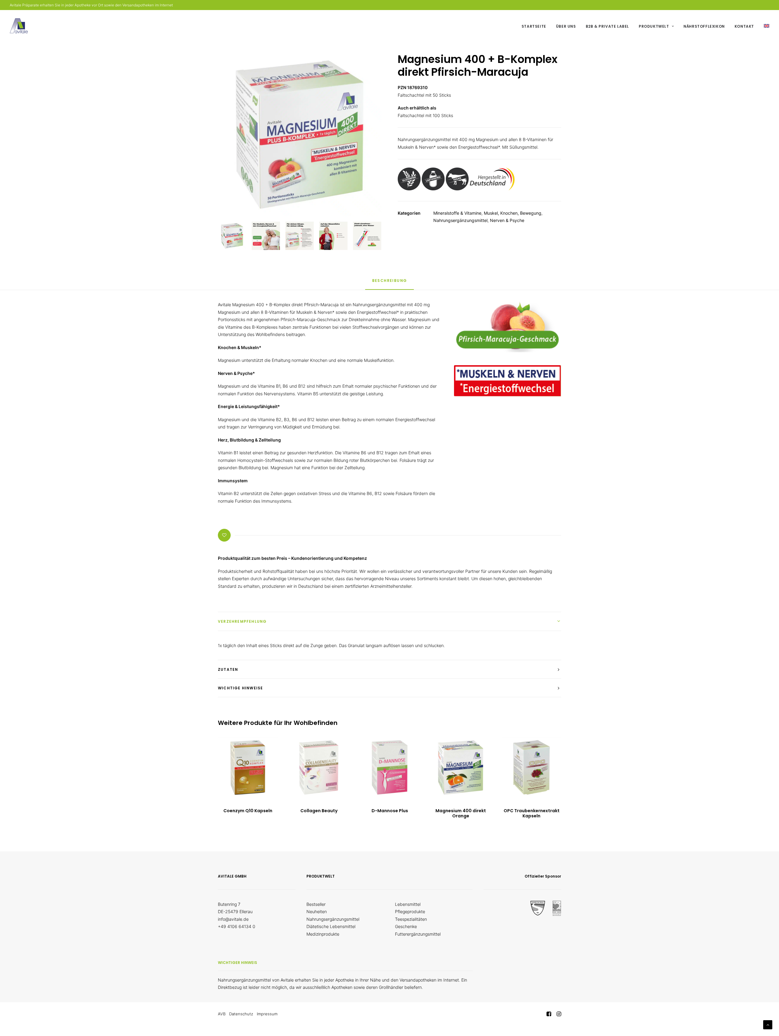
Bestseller (316, 904)
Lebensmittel (408, 904)
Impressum (267, 1013)
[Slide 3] (299, 235)
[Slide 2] (266, 235)
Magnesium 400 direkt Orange (460, 813)
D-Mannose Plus (390, 811)
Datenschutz (241, 1013)
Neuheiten (316, 911)
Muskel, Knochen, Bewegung (512, 213)
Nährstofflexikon (704, 26)
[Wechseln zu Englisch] (764, 26)
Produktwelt (654, 26)
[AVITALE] (19, 25)
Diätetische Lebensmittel (330, 926)
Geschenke (406, 926)
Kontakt (744, 26)
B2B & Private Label (607, 26)
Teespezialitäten (411, 919)
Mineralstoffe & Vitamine (457, 213)
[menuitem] (536, 26)
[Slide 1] (232, 235)
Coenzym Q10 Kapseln (247, 811)
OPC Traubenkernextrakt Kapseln (532, 813)
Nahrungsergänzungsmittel (460, 220)
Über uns (566, 26)
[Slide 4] (333, 235)
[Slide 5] (367, 235)
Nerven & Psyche (507, 220)
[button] (248, 767)
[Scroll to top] (767, 1024)
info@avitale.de (233, 919)
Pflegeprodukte (410, 911)
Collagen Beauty (318, 811)
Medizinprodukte (322, 934)
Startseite (534, 26)
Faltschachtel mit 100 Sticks (425, 115)
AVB (221, 1013)
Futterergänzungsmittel (418, 934)
